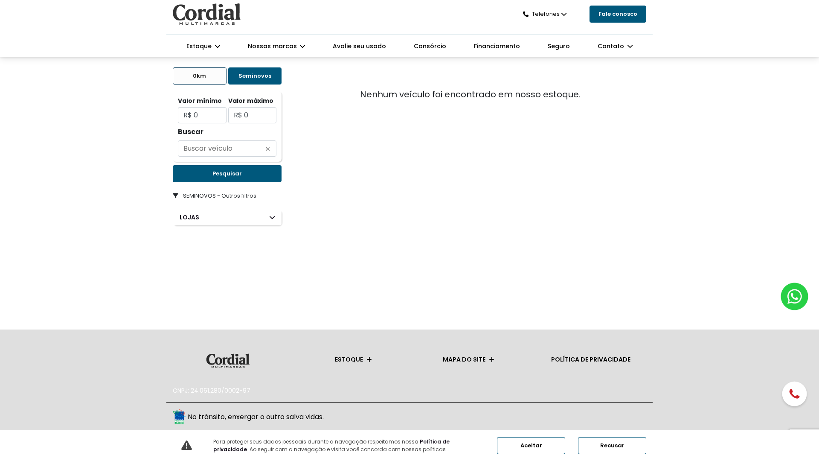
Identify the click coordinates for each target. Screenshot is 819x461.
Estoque (349, 359)
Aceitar (531, 445)
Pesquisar (227, 173)
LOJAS (189, 217)
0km (199, 76)
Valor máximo (250, 100)
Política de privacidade (590, 359)
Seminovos (254, 76)
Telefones (546, 14)
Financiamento (497, 46)
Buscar (190, 132)
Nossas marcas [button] (273, 46)
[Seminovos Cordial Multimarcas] (207, 14)
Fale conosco (617, 14)
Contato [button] (612, 46)
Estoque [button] (199, 46)
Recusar (612, 445)
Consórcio (430, 46)
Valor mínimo (200, 100)
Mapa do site (464, 359)
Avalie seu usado (359, 46)
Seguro (559, 46)
